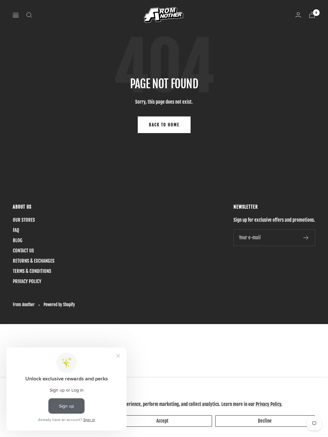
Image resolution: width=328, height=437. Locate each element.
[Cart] (312, 15)
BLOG (17, 240)
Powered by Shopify (59, 304)
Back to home (164, 124)
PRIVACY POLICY (27, 281)
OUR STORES (24, 220)
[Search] (29, 15)
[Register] (306, 237)
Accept (162, 421)
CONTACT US (23, 251)
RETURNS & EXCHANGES (33, 261)
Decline (265, 421)
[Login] (298, 15)
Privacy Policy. (269, 404)
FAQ (16, 230)
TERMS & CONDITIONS (32, 271)
